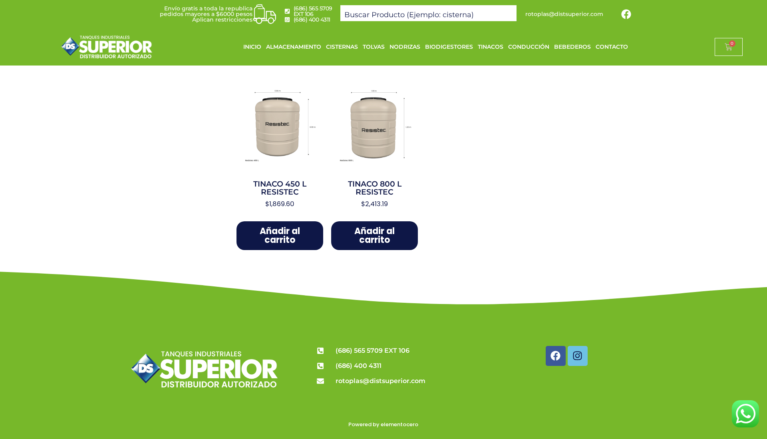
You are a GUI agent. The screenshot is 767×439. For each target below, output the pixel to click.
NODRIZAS (404, 46)
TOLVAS (374, 46)
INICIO (252, 46)
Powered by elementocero (383, 424)
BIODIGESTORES (449, 46)
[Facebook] (626, 14)
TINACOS (490, 46)
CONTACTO (612, 46)
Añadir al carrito (280, 235)
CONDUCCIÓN (528, 46)
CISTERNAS (342, 46)
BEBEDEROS (572, 46)
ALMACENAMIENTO (293, 46)
